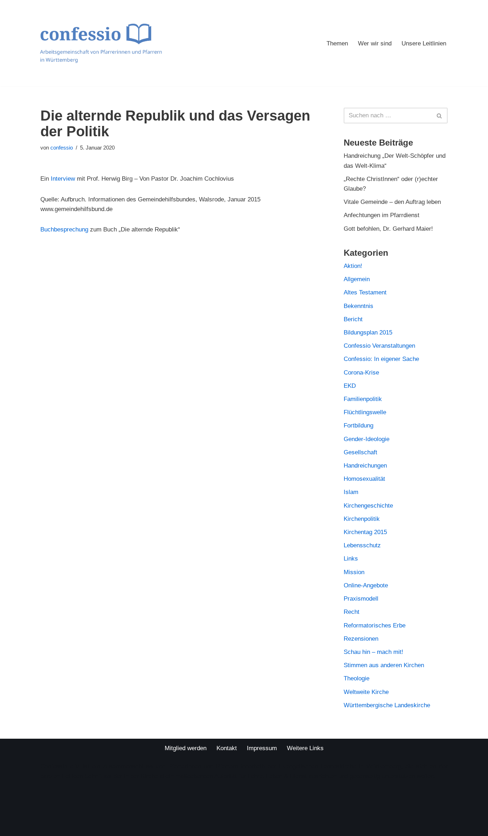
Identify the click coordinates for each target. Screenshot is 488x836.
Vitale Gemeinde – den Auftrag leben (392, 202)
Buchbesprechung (64, 229)
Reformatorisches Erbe (374, 625)
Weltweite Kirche (366, 692)
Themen (337, 43)
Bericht (353, 319)
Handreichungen (365, 465)
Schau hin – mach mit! (373, 652)
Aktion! (353, 266)
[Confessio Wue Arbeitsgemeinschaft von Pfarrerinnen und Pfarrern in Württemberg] (100, 43)
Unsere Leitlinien (424, 43)
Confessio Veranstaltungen (379, 345)
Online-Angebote (366, 585)
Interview (63, 178)
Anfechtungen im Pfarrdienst (381, 215)
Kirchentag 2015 (365, 532)
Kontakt (226, 748)
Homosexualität (364, 478)
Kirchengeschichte (368, 505)
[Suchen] (440, 115)
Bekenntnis (358, 306)
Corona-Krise (361, 372)
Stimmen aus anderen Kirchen (384, 665)
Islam (351, 492)
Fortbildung (358, 425)
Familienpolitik (363, 399)
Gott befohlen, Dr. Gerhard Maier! (388, 228)
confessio (61, 148)
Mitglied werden (185, 748)
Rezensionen (361, 638)
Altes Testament (365, 292)
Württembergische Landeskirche (387, 705)
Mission (354, 572)
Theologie (356, 678)
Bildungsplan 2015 (368, 332)
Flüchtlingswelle (365, 412)
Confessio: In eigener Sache (381, 359)
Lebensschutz (362, 545)
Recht (351, 611)
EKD (350, 385)
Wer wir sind (375, 43)
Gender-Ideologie (366, 439)
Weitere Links (305, 748)
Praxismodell (361, 598)
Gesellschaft (360, 452)
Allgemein (357, 279)
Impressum (262, 748)
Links (351, 558)
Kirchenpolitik (362, 518)
